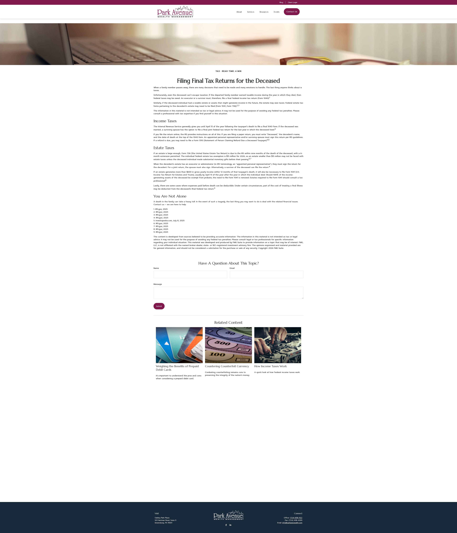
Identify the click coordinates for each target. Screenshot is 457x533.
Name (156, 268)
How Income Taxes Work (270, 366)
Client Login (292, 2)
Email (232, 268)
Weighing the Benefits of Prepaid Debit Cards (177, 368)
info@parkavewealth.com (292, 523)
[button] (239, 11)
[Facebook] (226, 525)
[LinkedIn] (230, 525)
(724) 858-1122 (296, 518)
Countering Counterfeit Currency (227, 366)
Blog (281, 2)
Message (158, 284)
